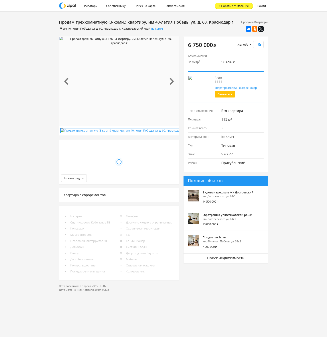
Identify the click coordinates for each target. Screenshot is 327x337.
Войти (261, 6)
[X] (261, 29)
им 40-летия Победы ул (79, 28)
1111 (219, 81)
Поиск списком (174, 6)
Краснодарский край (136, 28)
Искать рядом (74, 178)
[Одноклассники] (254, 29)
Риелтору (90, 6)
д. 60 (99, 28)
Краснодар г (111, 28)
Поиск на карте (145, 6)
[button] (68, 81)
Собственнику (116, 6)
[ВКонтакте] (248, 29)
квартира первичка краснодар (236, 88)
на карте (157, 28)
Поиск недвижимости (225, 258)
